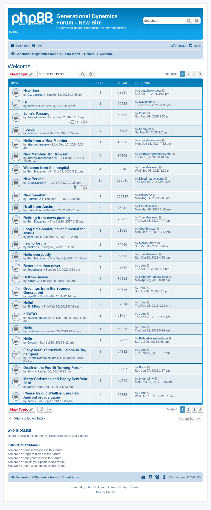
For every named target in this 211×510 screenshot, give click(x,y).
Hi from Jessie (35, 277)
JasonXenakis (36, 117)
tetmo (142, 113)
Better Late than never (41, 266)
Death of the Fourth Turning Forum (53, 368)
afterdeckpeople (38, 144)
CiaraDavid (34, 210)
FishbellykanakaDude (153, 276)
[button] (200, 74)
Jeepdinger (34, 269)
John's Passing (36, 113)
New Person (33, 179)
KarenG (32, 281)
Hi (25, 102)
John (142, 265)
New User (31, 91)
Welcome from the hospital (46, 168)
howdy (29, 129)
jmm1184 (33, 236)
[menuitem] (37, 45)
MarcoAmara (147, 243)
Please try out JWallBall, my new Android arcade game (51, 395)
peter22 (32, 106)
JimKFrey (33, 306)
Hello (27, 327)
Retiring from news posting (46, 218)
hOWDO (30, 314)
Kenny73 (33, 133)
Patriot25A (34, 199)
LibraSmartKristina (151, 178)
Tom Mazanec (36, 171)
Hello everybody (37, 255)
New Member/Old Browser (45, 154)
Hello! (28, 303)
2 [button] (188, 74)
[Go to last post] (163, 90)
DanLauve (34, 331)
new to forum (34, 243)
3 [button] (194, 74)
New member (34, 195)
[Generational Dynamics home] (32, 18)
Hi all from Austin (38, 206)
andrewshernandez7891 (43, 158)
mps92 (32, 296)
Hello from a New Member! (45, 141)
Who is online (19, 430)
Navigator (145, 101)
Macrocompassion (39, 317)
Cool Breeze (147, 228)
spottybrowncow (150, 90)
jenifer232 (145, 194)
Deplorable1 (35, 182)
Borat (142, 367)
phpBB (91, 487)
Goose (32, 342)
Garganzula (35, 94)
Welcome (19, 66)
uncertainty (146, 378)
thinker (32, 247)
